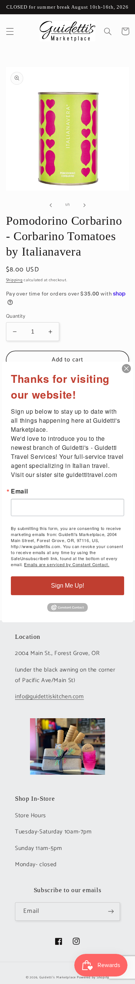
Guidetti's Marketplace (57, 977)
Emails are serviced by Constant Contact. (66, 564)
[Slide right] (84, 205)
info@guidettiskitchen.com (49, 697)
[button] (9, 31)
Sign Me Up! (67, 585)
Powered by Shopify (93, 977)
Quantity (15, 316)
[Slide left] (50, 205)
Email (19, 491)
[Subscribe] (111, 911)
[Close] (126, 368)
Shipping (14, 280)
